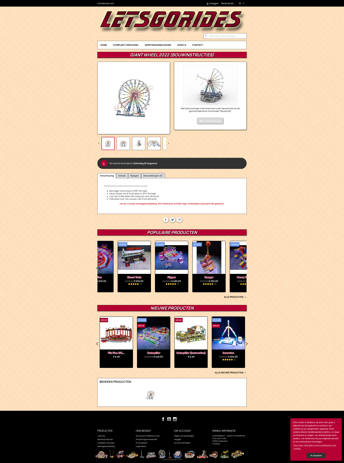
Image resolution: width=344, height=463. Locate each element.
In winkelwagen (210, 121)
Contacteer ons (105, 3)
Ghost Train (116, 277)
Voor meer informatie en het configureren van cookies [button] (314, 447)
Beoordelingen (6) (153, 175)
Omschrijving (107, 175)
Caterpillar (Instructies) (191, 353)
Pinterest (179, 219)
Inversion (228, 353)
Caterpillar (153, 353)
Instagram (175, 419)
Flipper (153, 277)
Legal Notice (141, 446)
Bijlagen (134, 175)
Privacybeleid (141, 443)
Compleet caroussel (126, 45)
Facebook (163, 419)
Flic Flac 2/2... (116, 353)
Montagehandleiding (158, 45)
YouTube (169, 419)
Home (103, 45)
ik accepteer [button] (316, 455)
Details (122, 175)
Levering (101, 436)
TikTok (181, 419)
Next (247, 268)
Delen (165, 219)
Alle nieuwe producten (231, 372)
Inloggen (177, 439)
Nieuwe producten (105, 439)
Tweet (172, 219)
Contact (197, 45)
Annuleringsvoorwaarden (146, 439)
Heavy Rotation (228, 277)
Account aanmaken (182, 443)
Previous (97, 268)
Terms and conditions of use (148, 436)
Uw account (182, 431)
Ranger (190, 277)
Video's (181, 45)
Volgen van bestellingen (184, 436)
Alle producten (235, 297)
